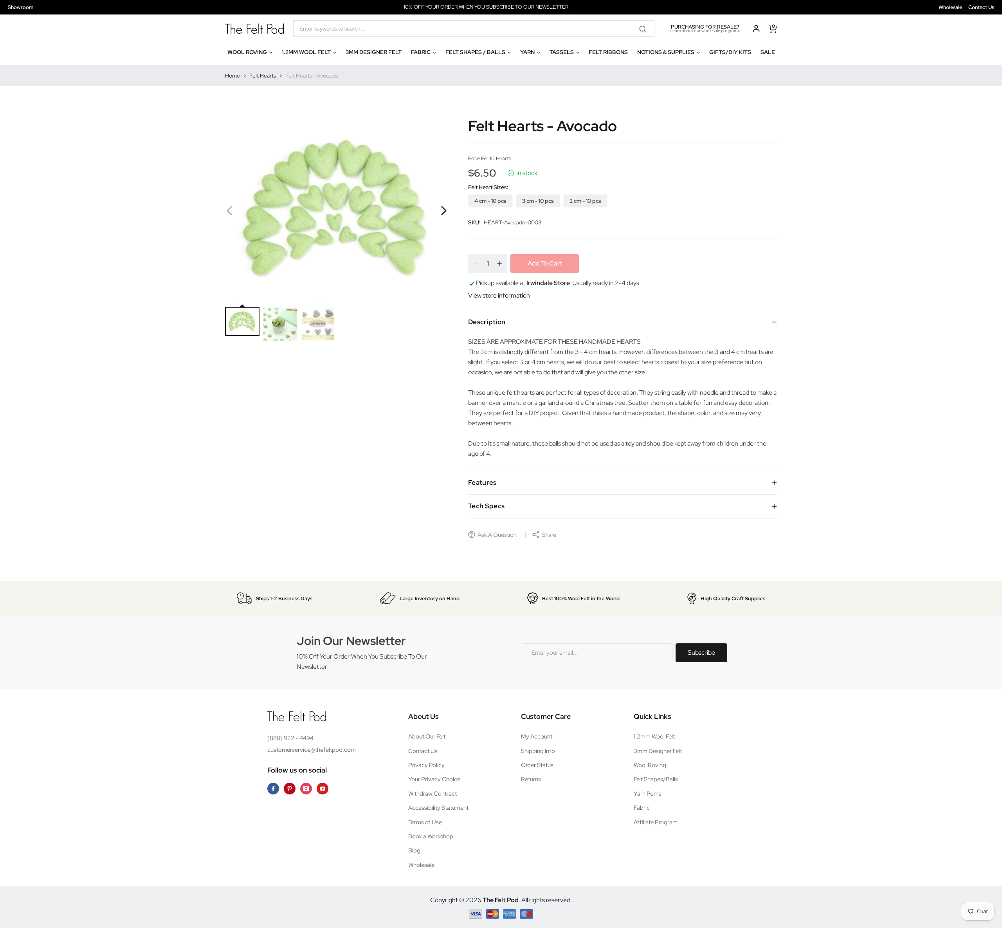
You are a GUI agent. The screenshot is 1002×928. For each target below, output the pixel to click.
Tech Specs (486, 506)
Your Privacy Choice (434, 779)
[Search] (645, 28)
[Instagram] (306, 788)
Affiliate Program (656, 822)
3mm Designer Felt (658, 751)
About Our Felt (426, 736)
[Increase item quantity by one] (499, 263)
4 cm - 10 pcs (490, 200)
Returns (531, 779)
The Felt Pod (501, 900)
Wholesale (950, 7)
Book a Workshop (430, 836)
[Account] (756, 28)
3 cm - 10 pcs (538, 200)
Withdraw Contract (432, 794)
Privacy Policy (426, 765)
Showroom (20, 7)
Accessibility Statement (438, 808)
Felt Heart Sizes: (488, 187)
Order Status (537, 765)
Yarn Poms (647, 794)
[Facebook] (273, 788)
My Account (536, 736)
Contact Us (981, 7)
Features (482, 482)
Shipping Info (538, 751)
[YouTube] (322, 788)
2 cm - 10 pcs (585, 200)
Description (487, 322)
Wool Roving (650, 765)
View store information (499, 295)
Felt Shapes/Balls (656, 779)
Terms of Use (425, 822)
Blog (414, 850)
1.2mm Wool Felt (654, 736)
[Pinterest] (290, 788)
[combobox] (473, 28)
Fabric (642, 808)
